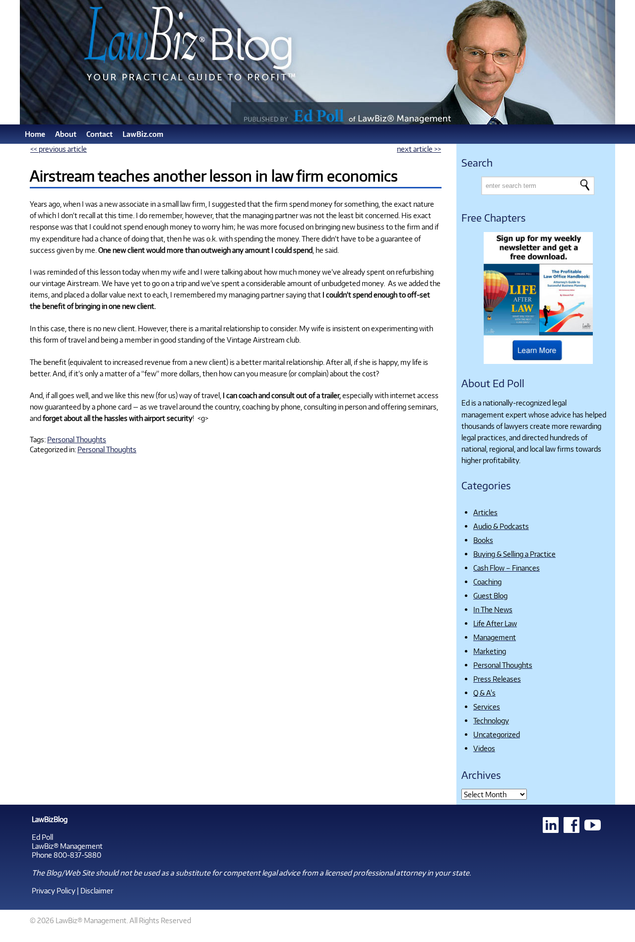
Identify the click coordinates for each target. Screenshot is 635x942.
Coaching (487, 581)
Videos (484, 748)
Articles (485, 512)
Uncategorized (496, 734)
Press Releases (497, 678)
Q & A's (484, 692)
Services (486, 706)
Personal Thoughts (76, 439)
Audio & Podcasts (501, 526)
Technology (491, 720)
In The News (492, 609)
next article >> (419, 148)
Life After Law (495, 623)
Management (494, 637)
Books (483, 539)
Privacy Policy (53, 890)
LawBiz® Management (67, 845)
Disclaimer (96, 890)
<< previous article (58, 148)
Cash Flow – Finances (506, 567)
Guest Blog (490, 595)
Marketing (489, 651)
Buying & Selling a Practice (514, 553)
